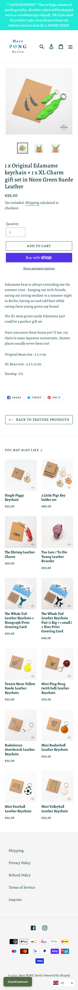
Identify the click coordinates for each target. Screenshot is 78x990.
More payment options (39, 268)
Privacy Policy (20, 862)
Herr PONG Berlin (31, 975)
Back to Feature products (42, 419)
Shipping (32, 202)
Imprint (15, 899)
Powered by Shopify (57, 975)
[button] (62, 983)
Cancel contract (18, 982)
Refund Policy (20, 875)
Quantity (12, 223)
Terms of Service (22, 887)
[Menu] (70, 46)
